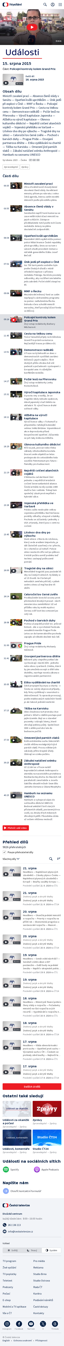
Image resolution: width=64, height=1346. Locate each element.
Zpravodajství (11, 166)
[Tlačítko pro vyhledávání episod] (51, 859)
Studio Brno (40, 1274)
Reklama (38, 1267)
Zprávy (24, 166)
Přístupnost (41, 1340)
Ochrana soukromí (22, 1340)
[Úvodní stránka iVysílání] (12, 5)
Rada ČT (38, 1287)
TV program (9, 1261)
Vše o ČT (7, 1313)
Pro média (39, 1261)
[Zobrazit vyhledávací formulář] (45, 4)
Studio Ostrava (41, 1280)
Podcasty (8, 1287)
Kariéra (37, 1293)
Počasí (6, 1293)
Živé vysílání (9, 1267)
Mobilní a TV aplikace (14, 1306)
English (6, 1340)
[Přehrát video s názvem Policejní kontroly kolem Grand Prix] (32, 27)
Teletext (7, 1280)
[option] (12, 1250)
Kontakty (38, 1313)
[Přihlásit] (52, 4)
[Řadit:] (58, 858)
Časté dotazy (40, 1306)
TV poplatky (9, 1274)
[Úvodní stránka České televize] (16, 1205)
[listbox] (32, 1250)
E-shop (7, 1300)
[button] (32, 27)
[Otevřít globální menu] (60, 4)
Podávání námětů (43, 1300)
